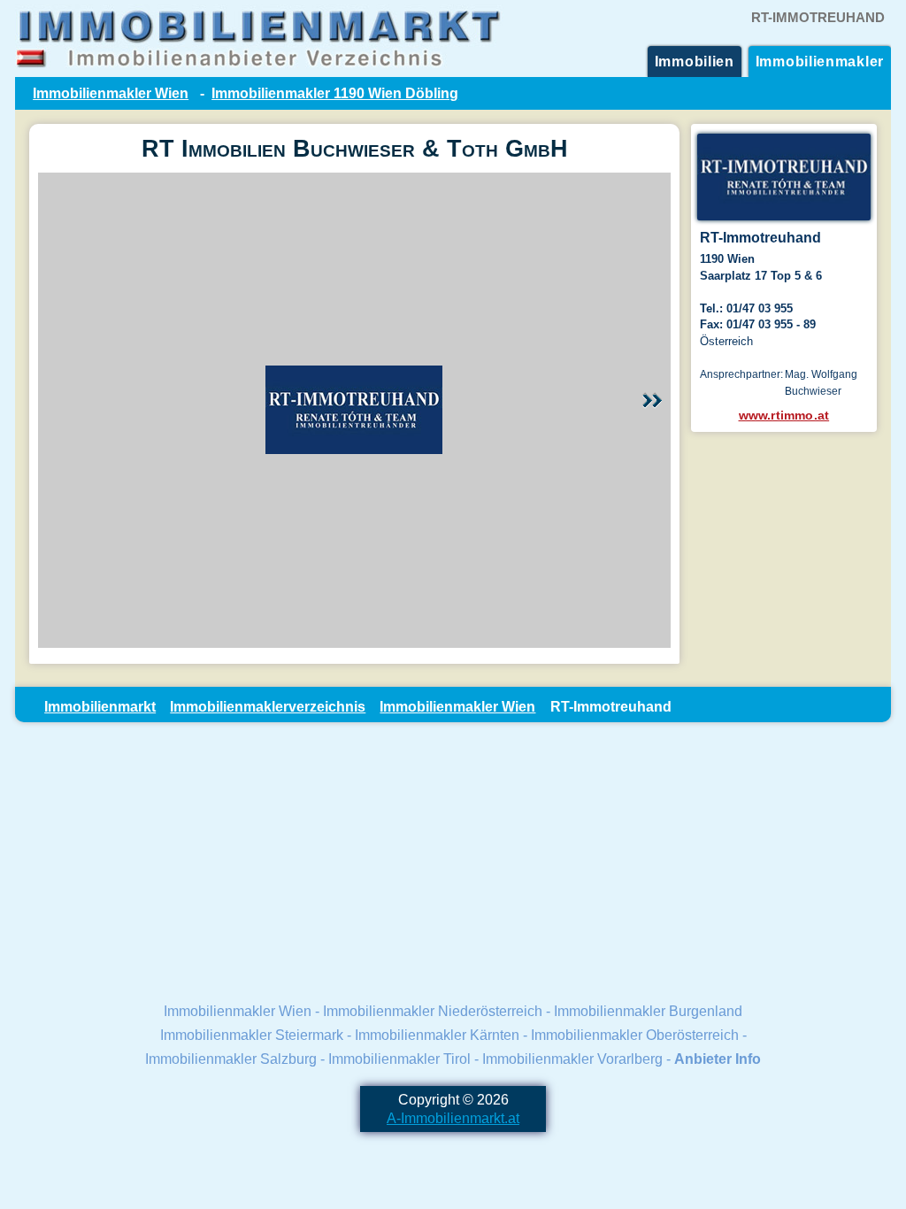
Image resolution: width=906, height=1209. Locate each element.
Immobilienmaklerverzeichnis (267, 706)
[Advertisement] (453, 860)
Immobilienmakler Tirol (399, 1059)
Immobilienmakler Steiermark (251, 1035)
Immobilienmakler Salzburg (231, 1059)
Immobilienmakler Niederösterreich (432, 1011)
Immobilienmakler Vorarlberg (572, 1059)
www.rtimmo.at (784, 415)
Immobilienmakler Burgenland (648, 1011)
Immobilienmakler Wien (110, 93)
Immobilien (694, 61)
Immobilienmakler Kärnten (437, 1035)
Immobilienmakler (820, 61)
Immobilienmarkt (100, 706)
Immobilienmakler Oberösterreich (635, 1035)
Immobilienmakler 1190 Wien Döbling (334, 93)
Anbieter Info (717, 1059)
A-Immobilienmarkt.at (453, 1118)
